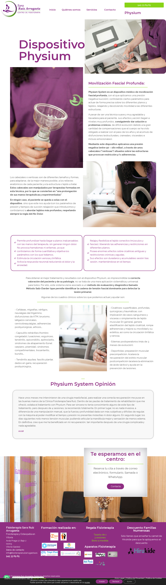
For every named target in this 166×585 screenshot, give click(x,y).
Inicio (52, 9)
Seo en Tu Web (39, 579)
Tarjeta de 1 (100, 534)
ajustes (87, 582)
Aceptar (102, 581)
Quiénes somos (71, 9)
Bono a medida (100, 540)
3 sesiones (100, 537)
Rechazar (115, 581)
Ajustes (129, 581)
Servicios (92, 9)
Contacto (110, 9)
